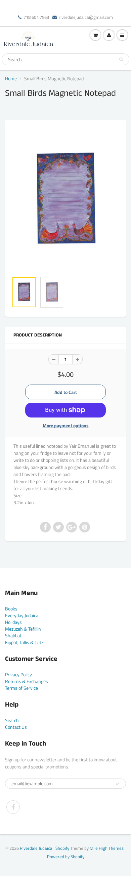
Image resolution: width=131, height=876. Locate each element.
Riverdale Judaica (36, 848)
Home (11, 78)
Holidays (13, 622)
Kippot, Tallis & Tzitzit (25, 642)
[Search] (121, 59)
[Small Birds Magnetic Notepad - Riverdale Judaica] (65, 199)
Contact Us (16, 726)
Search (12, 720)
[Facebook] (13, 807)
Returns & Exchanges (26, 681)
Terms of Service (21, 687)
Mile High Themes (107, 848)
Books (11, 608)
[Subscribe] (117, 784)
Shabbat (13, 635)
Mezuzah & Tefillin (23, 628)
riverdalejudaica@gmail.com (86, 17)
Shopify (62, 848)
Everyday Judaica (21, 615)
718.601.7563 (36, 17)
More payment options (66, 425)
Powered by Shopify (65, 856)
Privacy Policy (18, 674)
